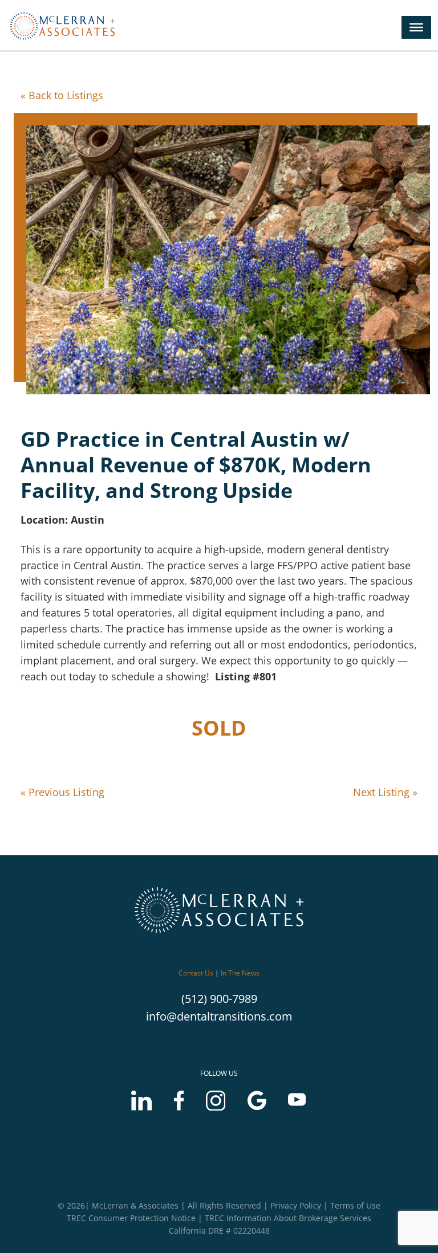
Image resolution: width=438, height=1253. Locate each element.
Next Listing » (385, 792)
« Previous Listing (62, 792)
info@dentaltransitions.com (219, 1016)
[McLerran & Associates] (65, 41)
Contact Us (196, 973)
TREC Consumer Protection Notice (131, 1218)
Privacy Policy (295, 1205)
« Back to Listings (62, 95)
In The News (240, 973)
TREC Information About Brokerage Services (288, 1218)
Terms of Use (355, 1205)
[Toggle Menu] (416, 27)
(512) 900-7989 (219, 998)
